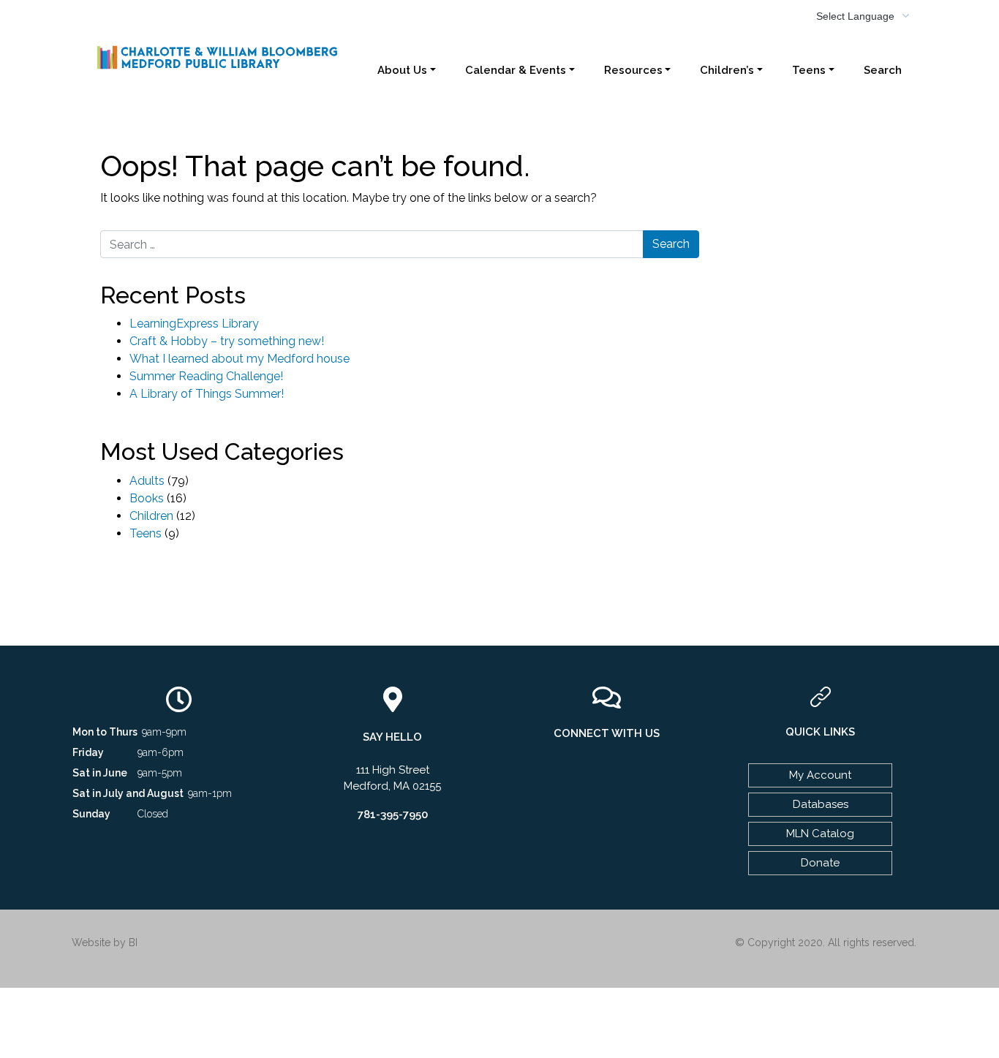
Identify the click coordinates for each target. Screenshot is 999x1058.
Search (883, 70)
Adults (147, 481)
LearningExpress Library (194, 323)
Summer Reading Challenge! (206, 376)
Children (151, 516)
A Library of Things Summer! (206, 394)
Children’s (727, 70)
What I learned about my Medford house (239, 359)
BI (133, 942)
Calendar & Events (515, 70)
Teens (809, 70)
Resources (633, 70)
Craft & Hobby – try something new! (226, 341)
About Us (402, 70)
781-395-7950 (393, 814)
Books (146, 498)
